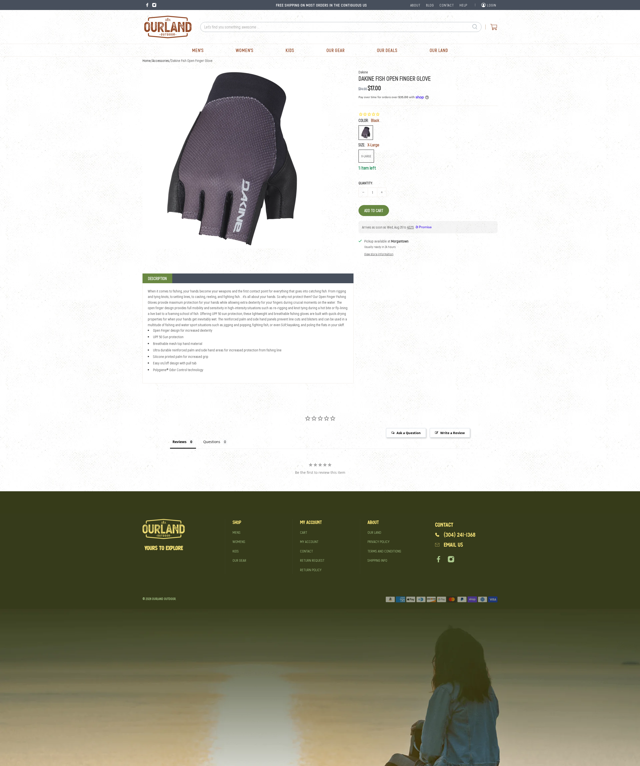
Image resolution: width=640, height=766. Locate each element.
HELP (463, 5)
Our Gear (335, 50)
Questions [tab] (211, 441)
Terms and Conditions (384, 551)
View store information (379, 254)
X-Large (366, 156)
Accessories (160, 60)
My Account (309, 541)
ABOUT (415, 5)
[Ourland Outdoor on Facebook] (147, 5)
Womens (238, 541)
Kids (290, 50)
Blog (430, 5)
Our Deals (387, 50)
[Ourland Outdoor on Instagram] (154, 5)
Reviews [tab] (179, 441)
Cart (303, 532)
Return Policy (311, 569)
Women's (244, 50)
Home (146, 60)
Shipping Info (377, 560)
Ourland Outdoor (164, 599)
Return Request (312, 560)
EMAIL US (453, 545)
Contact (306, 551)
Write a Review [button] (452, 433)
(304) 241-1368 (460, 535)
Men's (198, 50)
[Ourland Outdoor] (168, 27)
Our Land (439, 50)
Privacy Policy (379, 541)
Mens (236, 532)
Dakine (363, 72)
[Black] (365, 132)
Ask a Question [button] (408, 433)
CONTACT (447, 5)
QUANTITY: (365, 183)
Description (157, 278)
